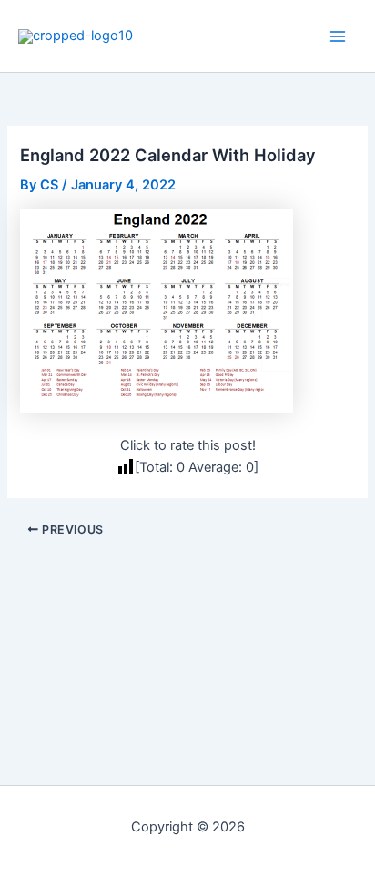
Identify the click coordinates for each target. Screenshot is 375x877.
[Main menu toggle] (338, 36)
